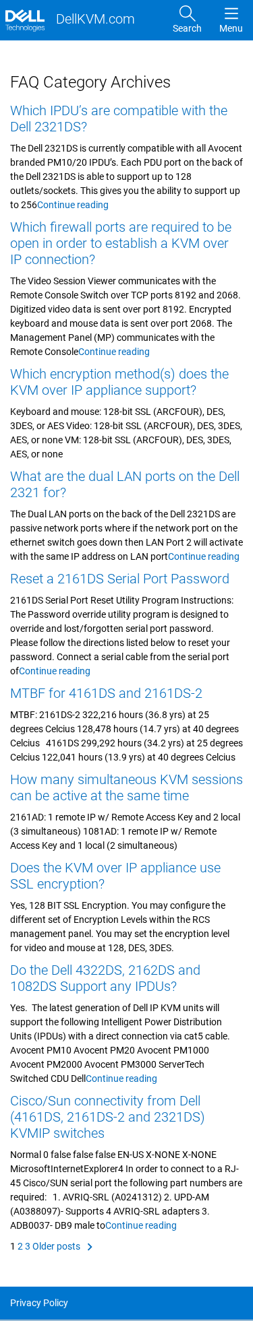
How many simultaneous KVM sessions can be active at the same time (126, 787)
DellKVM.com (94, 19)
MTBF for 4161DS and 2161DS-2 (106, 693)
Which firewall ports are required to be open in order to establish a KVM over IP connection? (120, 243)
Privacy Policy (39, 1302)
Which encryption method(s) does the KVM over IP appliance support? (119, 382)
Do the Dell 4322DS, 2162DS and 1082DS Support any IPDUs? (105, 978)
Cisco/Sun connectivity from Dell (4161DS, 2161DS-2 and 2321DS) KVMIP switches (107, 1117)
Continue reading (73, 204)
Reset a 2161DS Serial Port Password (119, 579)
